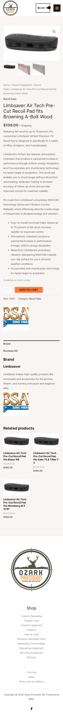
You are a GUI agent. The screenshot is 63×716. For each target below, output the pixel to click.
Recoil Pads (9, 99)
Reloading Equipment (31, 648)
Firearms (31, 629)
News (31, 677)
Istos (31, 699)
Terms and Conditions (31, 681)
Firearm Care (31, 620)
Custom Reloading (31, 616)
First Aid (31, 672)
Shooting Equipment (31, 652)
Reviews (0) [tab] (10, 350)
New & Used (32, 634)
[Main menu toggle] (56, 8)
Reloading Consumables (31, 643)
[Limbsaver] (16, 317)
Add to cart (28, 289)
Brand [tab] (6, 343)
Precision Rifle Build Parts (31, 639)
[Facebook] (31, 708)
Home (6, 85)
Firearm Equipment (22, 85)
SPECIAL (32, 657)
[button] (54, 31)
